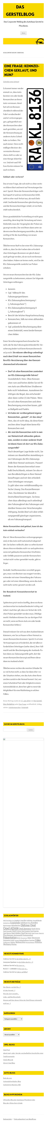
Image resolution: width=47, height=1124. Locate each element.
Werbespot (38, 942)
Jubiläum (24, 922)
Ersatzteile (15, 922)
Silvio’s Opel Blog (9, 1063)
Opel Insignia (25, 931)
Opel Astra (35, 928)
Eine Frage (22, 704)
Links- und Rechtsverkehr (12, 997)
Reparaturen (24, 938)
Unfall (12, 940)
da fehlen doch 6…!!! (24, 959)
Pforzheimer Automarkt (12, 935)
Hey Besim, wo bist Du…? (12, 987)
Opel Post (6, 1050)
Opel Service (26, 933)
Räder (29, 938)
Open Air (41, 933)
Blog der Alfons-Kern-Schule (12, 1103)
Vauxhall (16, 940)
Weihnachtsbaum (30, 942)
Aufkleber (30, 920)
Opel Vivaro (35, 933)
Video (38, 940)
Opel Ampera (25, 928)
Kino (29, 923)
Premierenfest (28, 935)
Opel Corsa (16, 931)
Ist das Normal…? (9, 990)
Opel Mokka (16, 933)
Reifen (19, 938)
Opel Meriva (7, 933)
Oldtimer (25, 925)
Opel (33, 925)
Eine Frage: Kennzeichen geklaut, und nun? (21, 70)
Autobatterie (6, 923)
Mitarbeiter (15, 925)
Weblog (12, 942)
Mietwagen (7, 925)
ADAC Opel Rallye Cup (8, 920)
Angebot (17, 920)
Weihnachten (21, 942)
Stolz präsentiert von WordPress (25, 1119)
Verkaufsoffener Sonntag (27, 940)
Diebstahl (24, 707)
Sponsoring (6, 940)
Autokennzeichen (15, 707)
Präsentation (10, 937)
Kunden (34, 922)
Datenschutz (7, 1119)
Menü (23, 33)
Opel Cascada (7, 931)
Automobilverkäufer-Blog (12, 1081)
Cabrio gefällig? (22, 972)
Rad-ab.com (7, 1078)
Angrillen (23, 920)
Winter (14, 944)
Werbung (7, 944)
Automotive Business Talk (12, 1085)
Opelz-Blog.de (8, 1060)
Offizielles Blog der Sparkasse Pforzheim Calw (19, 1100)
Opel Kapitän (34, 931)
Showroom (36, 938)
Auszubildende (37, 920)
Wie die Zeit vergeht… (11, 994)
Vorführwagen (6, 942)
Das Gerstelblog (20, 10)
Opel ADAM (10, 928)
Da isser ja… (21, 965)
